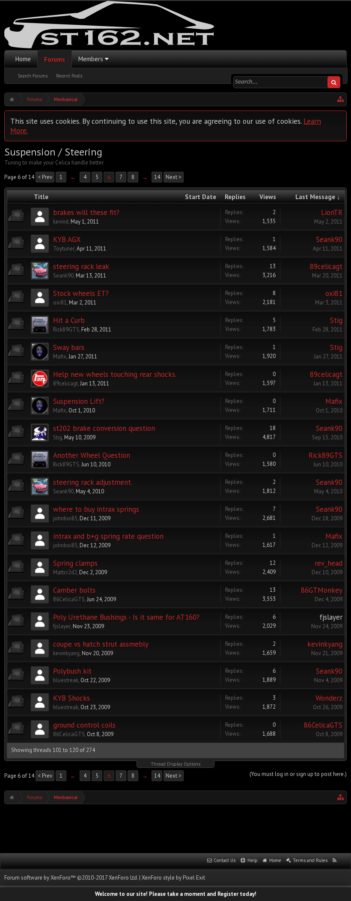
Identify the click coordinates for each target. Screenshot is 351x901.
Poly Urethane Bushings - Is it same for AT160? (126, 617)
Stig (336, 320)
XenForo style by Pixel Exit (173, 877)
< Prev (45, 177)
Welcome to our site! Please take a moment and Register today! (175, 894)
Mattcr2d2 (65, 572)
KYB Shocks (71, 698)
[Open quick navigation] (340, 99)
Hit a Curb (69, 320)
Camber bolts (74, 590)
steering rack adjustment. (92, 482)
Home (23, 59)
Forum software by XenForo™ (71, 877)
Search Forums (33, 76)
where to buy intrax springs (96, 509)
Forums (54, 59)
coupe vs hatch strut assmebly (101, 644)
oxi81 (60, 302)
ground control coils (84, 725)
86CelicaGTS (69, 599)
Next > (173, 177)
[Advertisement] (175, 828)
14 (157, 177)
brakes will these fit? (86, 212)
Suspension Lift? (78, 401)
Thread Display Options (175, 764)
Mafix (59, 356)
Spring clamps (75, 563)
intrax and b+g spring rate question (108, 536)
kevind (60, 221)
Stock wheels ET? (81, 293)
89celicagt (326, 266)
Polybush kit (72, 671)
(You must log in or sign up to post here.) (298, 774)
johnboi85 (65, 518)
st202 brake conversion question (104, 428)
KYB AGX (67, 239)
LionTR (331, 212)
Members (90, 59)
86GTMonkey (321, 590)
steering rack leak (81, 266)
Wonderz (328, 698)
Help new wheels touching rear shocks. (114, 374)
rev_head (328, 563)
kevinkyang (66, 653)
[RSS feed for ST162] (335, 861)
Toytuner (63, 248)
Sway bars (68, 347)
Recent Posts (69, 76)
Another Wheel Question (91, 455)
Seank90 (329, 239)
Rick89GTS (66, 329)
